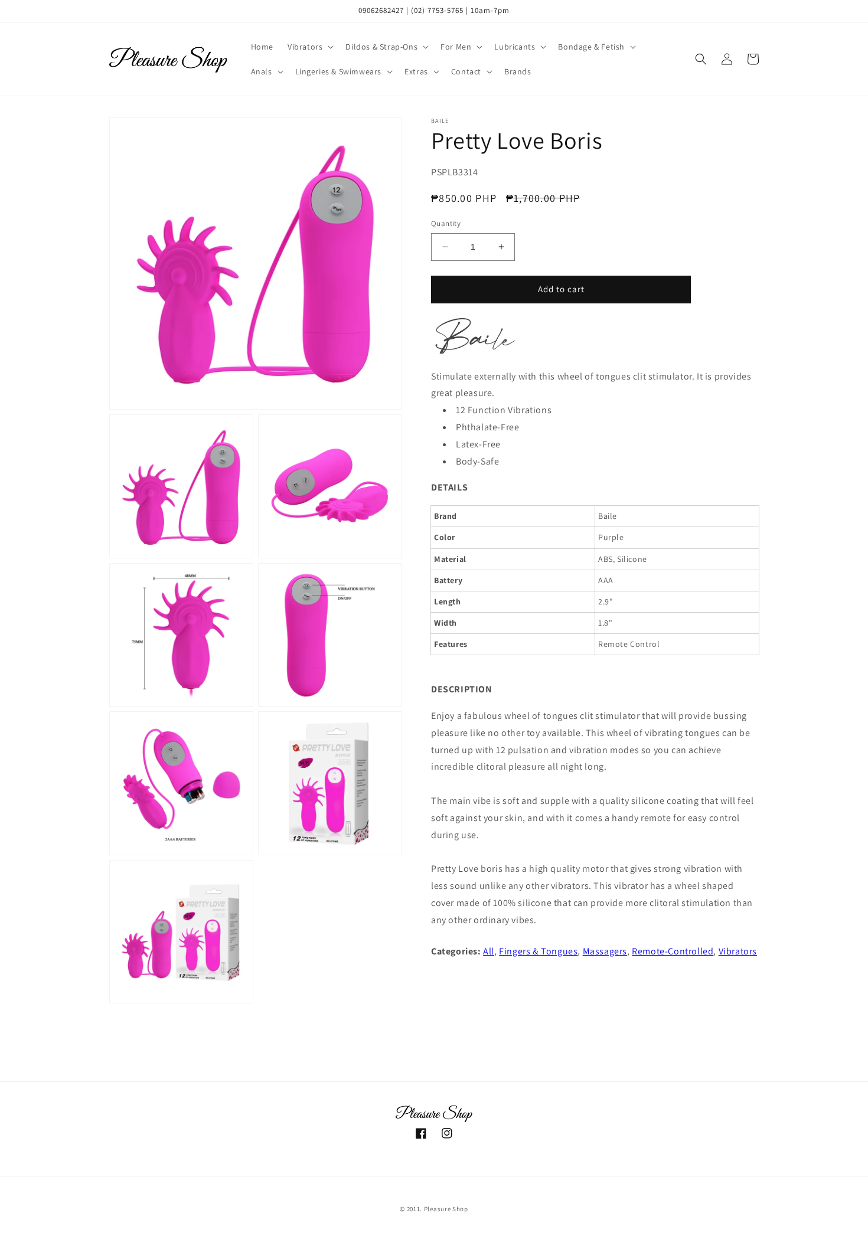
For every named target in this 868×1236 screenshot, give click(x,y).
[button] (309, 46)
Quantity (446, 223)
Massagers (605, 951)
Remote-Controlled (672, 951)
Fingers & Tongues (538, 951)
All (488, 951)
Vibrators (738, 951)
